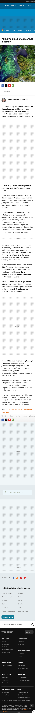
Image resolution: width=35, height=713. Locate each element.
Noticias (22, 6)
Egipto (13, 30)
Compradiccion (6, 683)
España (13, 6)
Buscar (32, 624)
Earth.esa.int (6, 412)
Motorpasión (21, 665)
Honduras (28, 30)
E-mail (13, 85)
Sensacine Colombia (24, 697)
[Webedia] (30, 1)
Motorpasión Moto (23, 668)
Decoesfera (5, 680)
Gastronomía (22, 597)
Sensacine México (23, 695)
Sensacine (21, 653)
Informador (28, 409)
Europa (30, 6)
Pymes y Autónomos (24, 680)
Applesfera (5, 647)
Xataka (4, 641)
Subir (28, 632)
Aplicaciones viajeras (8, 611)
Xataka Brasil (5, 695)
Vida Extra (21, 644)
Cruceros (5, 607)
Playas (20, 607)
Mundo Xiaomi (6, 652)
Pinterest (21, 577)
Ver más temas (8, 617)
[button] (17, 99)
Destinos (24, 416)
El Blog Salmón (22, 677)
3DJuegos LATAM (23, 692)
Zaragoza (6, 30)
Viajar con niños (23, 611)
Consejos (5, 6)
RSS (17, 577)
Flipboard (9, 85)
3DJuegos (21, 641)
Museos (20, 593)
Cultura (11, 416)
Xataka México (6, 692)
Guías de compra (7, 593)
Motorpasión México (24, 700)
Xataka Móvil (5, 644)
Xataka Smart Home (7, 649)
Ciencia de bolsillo (16, 409)
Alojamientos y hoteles (9, 597)
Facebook (2, 85)
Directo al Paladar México (9, 700)
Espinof (20, 656)
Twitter (6, 85)
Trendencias (5, 677)
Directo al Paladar (7, 665)
